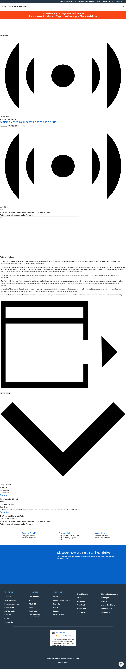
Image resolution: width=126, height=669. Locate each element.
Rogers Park (81, 608)
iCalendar (3, 487)
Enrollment (33, 611)
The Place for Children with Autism (12, 516)
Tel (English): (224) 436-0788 (69, 536)
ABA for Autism (10, 611)
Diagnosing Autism (11, 604)
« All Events (4, 36)
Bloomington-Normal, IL (61, 600)
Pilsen (79, 598)
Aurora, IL (56, 597)
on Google (68, 635)
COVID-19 (32, 604)
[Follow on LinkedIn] (73, 652)
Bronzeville (81, 612)
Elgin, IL (56, 607)
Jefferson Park (106, 608)
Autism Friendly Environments (34, 616)
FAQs (111, 1)
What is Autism (10, 600)
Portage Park (82, 601)
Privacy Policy (63, 662)
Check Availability (88, 16)
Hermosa (56, 611)
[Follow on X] (63, 652)
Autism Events (34, 597)
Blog (98, 1)
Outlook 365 (4, 490)
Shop (31, 607)
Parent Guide (9, 607)
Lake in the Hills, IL (108, 605)
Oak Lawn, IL (106, 612)
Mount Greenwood (59, 615)
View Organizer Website (8, 519)
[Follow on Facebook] (57, 652)
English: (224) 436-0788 (68, 1)
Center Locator (101, 533)
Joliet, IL (104, 601)
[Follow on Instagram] (52, 652)
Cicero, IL (56, 604)
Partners (7, 615)
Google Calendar (6, 485)
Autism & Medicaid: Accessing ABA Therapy (16, 215)
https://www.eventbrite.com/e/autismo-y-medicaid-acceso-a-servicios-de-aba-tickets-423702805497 (43, 510)
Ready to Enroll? (29, 533)
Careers (104, 1)
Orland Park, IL (82, 594)
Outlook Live (4, 493)
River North (81, 605)
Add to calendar (5, 393)
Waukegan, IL (106, 598)
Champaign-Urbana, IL (109, 594)
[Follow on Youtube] (68, 652)
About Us (8, 597)
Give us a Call (64, 533)
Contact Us (119, 1)
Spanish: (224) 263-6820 (86, 1)
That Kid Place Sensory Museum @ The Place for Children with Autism (26, 212)
